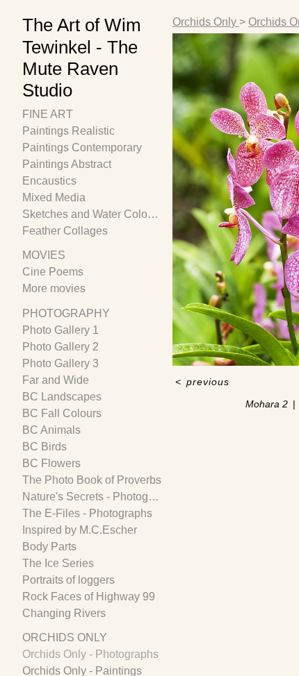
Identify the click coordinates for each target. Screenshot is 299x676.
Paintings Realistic (68, 131)
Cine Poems (52, 272)
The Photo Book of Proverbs (91, 480)
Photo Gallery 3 (60, 363)
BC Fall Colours (62, 413)
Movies (43, 255)
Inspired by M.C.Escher (79, 530)
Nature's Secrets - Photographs (91, 496)
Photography (66, 313)
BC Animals (51, 430)
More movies (54, 288)
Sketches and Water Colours (91, 214)
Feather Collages (65, 231)
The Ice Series (58, 563)
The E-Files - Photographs (87, 513)
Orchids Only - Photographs (90, 654)
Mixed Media (54, 197)
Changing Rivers (64, 613)
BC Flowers (51, 463)
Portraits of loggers (68, 580)
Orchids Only (64, 637)
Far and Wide (55, 380)
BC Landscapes (62, 397)
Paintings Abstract (66, 164)
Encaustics (49, 181)
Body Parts (49, 546)
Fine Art (47, 114)
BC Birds (44, 447)
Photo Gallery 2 (60, 347)
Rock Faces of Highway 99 (88, 596)
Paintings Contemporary (82, 147)
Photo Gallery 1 (60, 330)
